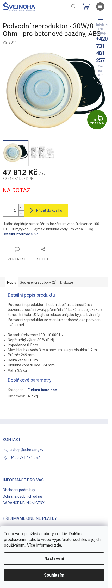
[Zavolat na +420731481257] (100, 18)
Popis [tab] (11, 282)
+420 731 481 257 (25, 457)
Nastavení (54, 558)
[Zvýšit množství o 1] (21, 207)
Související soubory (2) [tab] (38, 282)
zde (57, 545)
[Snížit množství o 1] (21, 213)
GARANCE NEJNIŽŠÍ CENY (24, 503)
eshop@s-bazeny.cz (27, 450)
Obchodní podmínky (19, 490)
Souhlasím (54, 575)
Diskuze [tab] (66, 282)
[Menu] (100, 6)
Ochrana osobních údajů (22, 496)
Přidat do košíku (49, 210)
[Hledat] (73, 6)
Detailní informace (18, 234)
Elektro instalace (42, 390)
